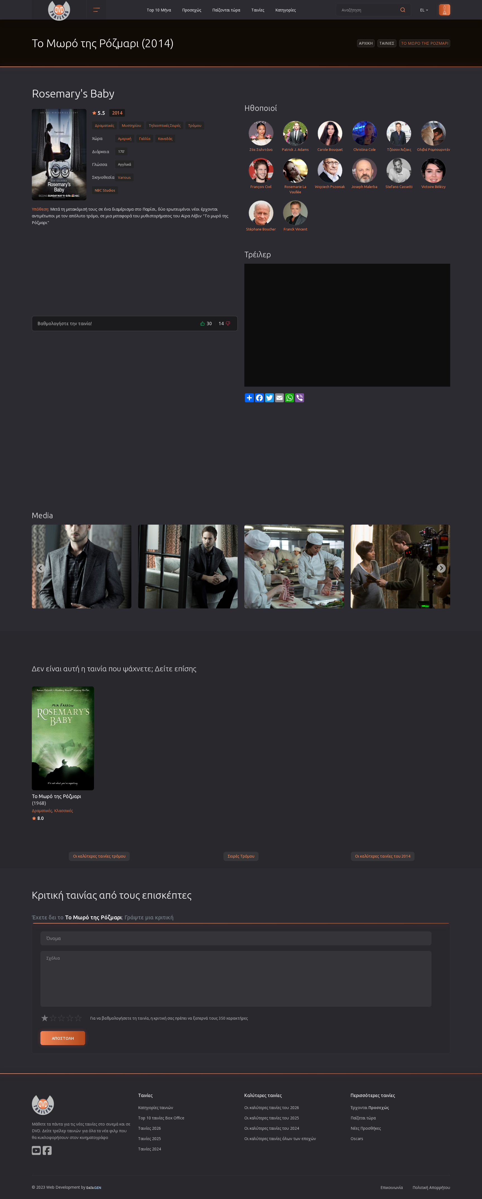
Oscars (357, 1138)
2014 (117, 113)
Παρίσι (149, 209)
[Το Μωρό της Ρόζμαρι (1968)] (63, 738)
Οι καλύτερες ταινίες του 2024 (271, 1128)
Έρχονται (370, 1107)
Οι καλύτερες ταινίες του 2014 (382, 856)
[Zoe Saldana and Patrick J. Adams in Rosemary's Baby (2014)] (400, 566)
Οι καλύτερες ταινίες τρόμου (99, 856)
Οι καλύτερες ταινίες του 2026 (271, 1107)
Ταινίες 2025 (149, 1138)
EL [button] (422, 10)
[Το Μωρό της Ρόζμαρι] (59, 154)
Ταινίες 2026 (149, 1128)
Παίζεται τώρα (363, 1118)
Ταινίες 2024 (149, 1149)
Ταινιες (386, 43)
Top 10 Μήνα (159, 10)
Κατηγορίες (285, 10)
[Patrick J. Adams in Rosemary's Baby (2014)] (81, 566)
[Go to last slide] (40, 568)
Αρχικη (366, 43)
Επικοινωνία (391, 1187)
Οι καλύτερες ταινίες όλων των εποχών (280, 1138)
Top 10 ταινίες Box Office (161, 1118)
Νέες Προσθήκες (366, 1128)
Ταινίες (257, 10)
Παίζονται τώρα (226, 10)
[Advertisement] (135, 268)
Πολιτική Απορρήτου (431, 1187)
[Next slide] (441, 568)
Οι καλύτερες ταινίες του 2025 (271, 1118)
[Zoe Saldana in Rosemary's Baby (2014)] (294, 566)
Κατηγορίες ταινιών (155, 1107)
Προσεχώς (191, 10)
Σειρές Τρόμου (241, 856)
